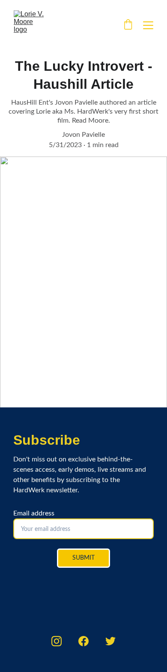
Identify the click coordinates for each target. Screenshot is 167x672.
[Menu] (148, 25)
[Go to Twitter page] (110, 641)
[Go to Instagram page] (56, 641)
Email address (33, 513)
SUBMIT (83, 558)
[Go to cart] (128, 25)
